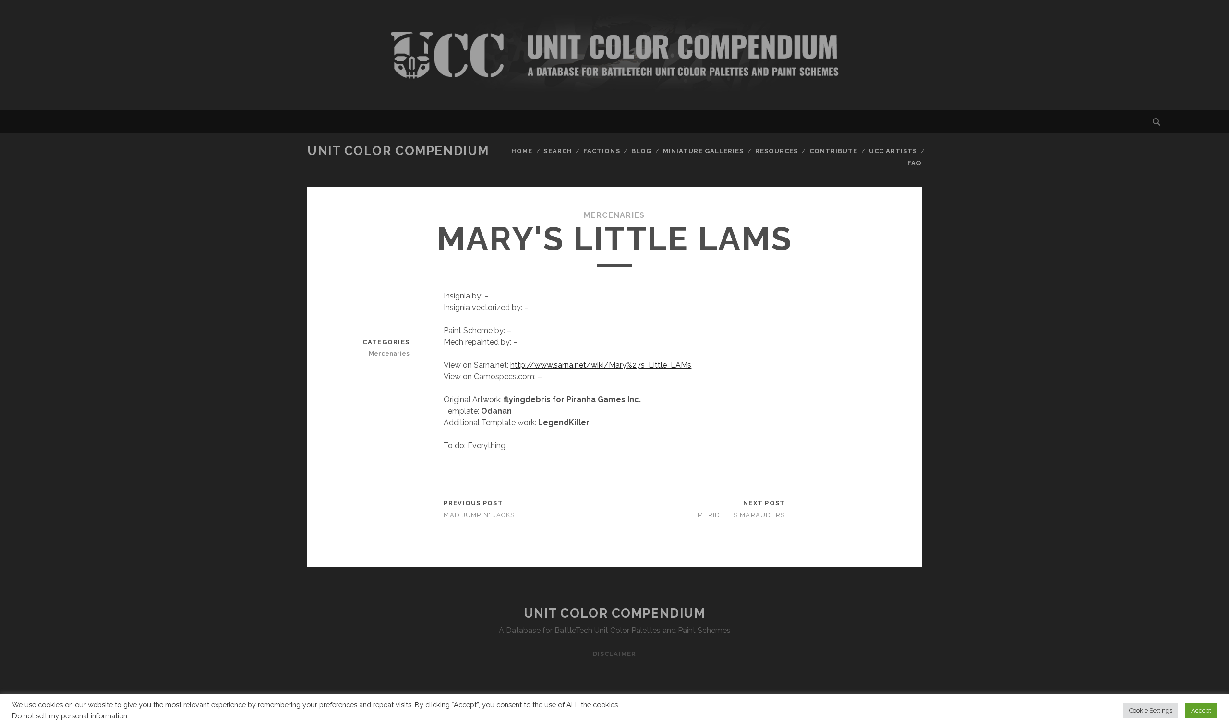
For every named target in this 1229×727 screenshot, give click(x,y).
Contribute (833, 151)
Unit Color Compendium (398, 150)
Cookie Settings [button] (1150, 710)
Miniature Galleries (703, 151)
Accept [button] (1201, 710)
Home (521, 151)
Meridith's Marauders (741, 515)
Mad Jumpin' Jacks (479, 515)
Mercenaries (614, 215)
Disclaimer (614, 653)
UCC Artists (893, 151)
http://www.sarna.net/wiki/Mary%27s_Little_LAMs (600, 364)
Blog (641, 151)
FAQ (914, 163)
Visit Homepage (614, 55)
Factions (601, 151)
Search (557, 151)
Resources (776, 151)
